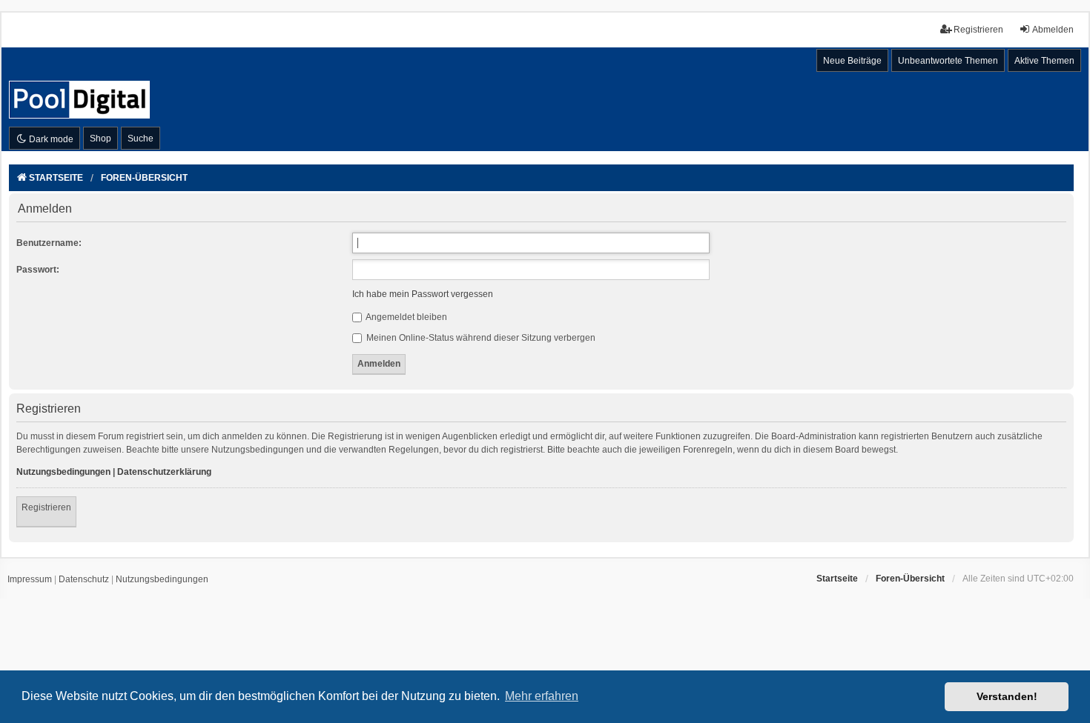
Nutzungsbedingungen (63, 472)
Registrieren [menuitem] (978, 29)
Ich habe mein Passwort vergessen (422, 294)
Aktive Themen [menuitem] (1044, 61)
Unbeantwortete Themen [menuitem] (948, 61)
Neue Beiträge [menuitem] (852, 61)
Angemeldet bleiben (405, 317)
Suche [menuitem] (140, 138)
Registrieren (46, 507)
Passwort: (37, 269)
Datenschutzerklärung (164, 472)
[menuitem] (29, 580)
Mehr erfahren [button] (541, 696)
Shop (100, 138)
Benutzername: (49, 243)
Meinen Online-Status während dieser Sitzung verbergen (479, 338)
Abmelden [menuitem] (1053, 29)
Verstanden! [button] (1007, 696)
